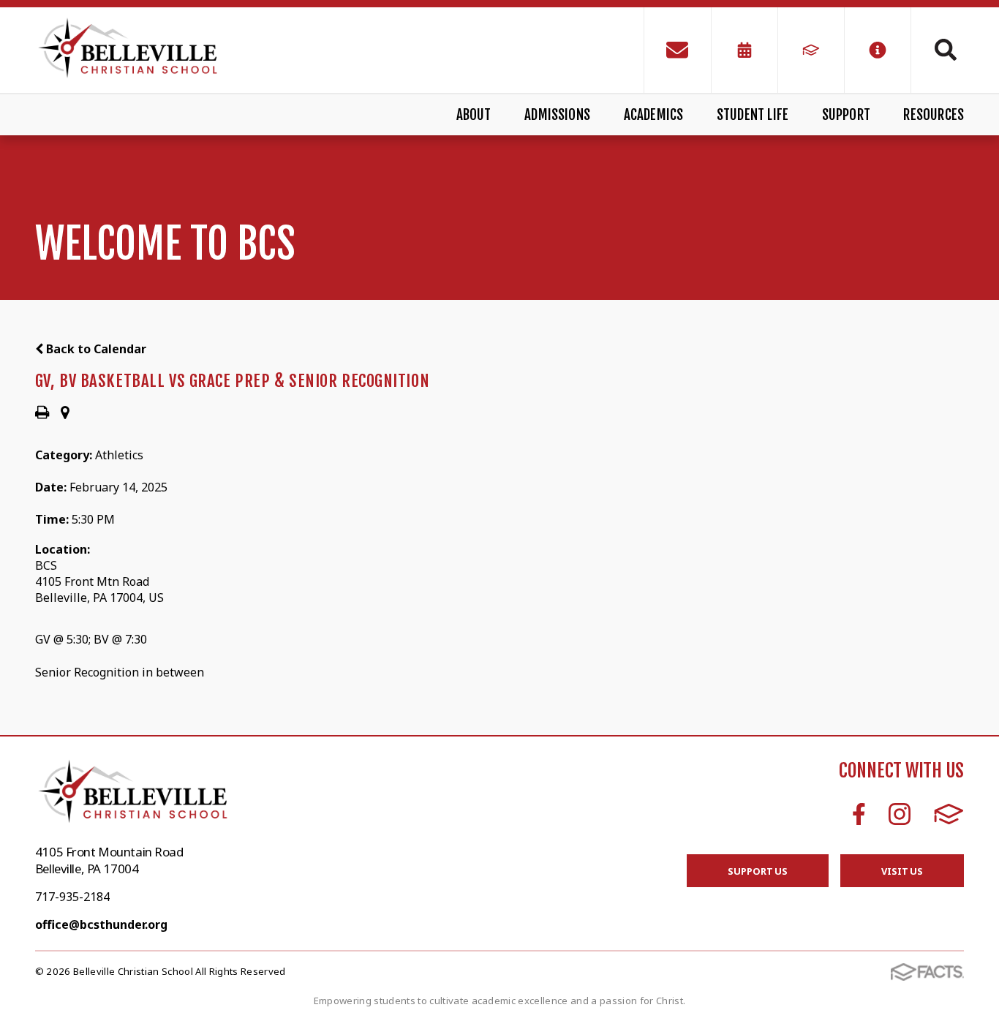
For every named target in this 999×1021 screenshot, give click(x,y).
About (473, 115)
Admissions (557, 115)
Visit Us (902, 871)
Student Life (752, 115)
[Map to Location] (65, 413)
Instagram (899, 814)
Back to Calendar (94, 349)
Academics (654, 115)
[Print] (42, 413)
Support (846, 115)
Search (937, 50)
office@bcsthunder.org (101, 924)
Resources (933, 115)
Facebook (859, 814)
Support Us (758, 871)
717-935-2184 (72, 897)
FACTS (949, 814)
